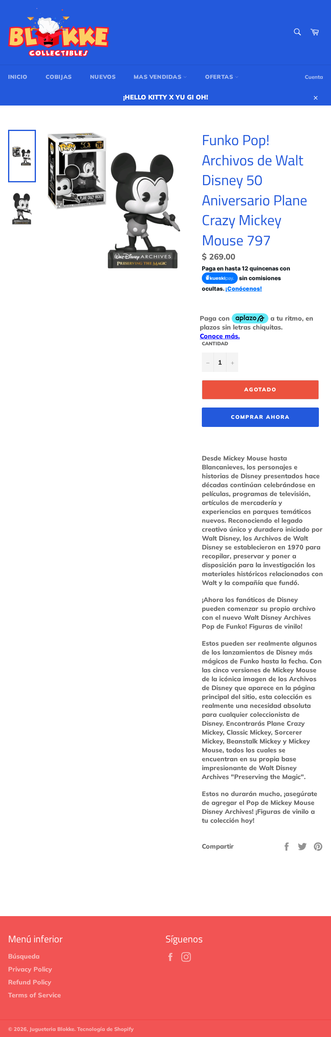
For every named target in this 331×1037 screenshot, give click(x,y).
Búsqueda (24, 956)
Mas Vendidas (158, 76)
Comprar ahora (260, 417)
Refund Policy (29, 982)
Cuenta (314, 77)
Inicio (17, 76)
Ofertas (220, 76)
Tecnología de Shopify (105, 1029)
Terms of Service (34, 995)
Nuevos (103, 76)
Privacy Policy (30, 969)
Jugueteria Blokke (51, 1029)
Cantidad (215, 343)
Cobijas (59, 76)
